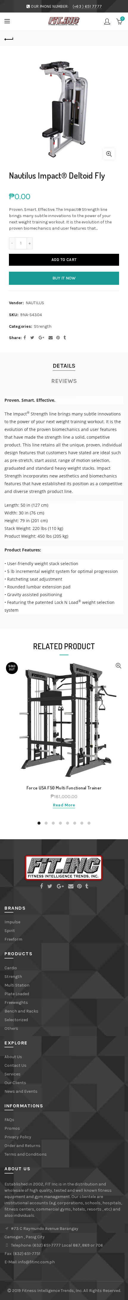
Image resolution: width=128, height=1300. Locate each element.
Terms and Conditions (25, 1154)
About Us (13, 1056)
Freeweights (16, 1002)
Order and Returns (22, 1145)
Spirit (9, 930)
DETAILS (64, 365)
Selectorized (16, 1019)
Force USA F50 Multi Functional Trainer (64, 788)
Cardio (10, 967)
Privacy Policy (17, 1137)
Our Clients (15, 1082)
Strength (42, 326)
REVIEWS (64, 381)
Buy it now (64, 278)
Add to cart (64, 259)
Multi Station (16, 985)
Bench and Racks (21, 1011)
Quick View (118, 666)
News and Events (21, 1091)
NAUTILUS (35, 302)
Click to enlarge (109, 154)
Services (12, 1074)
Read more (64, 805)
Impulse (12, 922)
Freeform (13, 939)
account (107, 21)
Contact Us (15, 1065)
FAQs (9, 1119)
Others (11, 1028)
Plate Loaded (16, 993)
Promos (12, 1128)
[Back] (8, 38)
